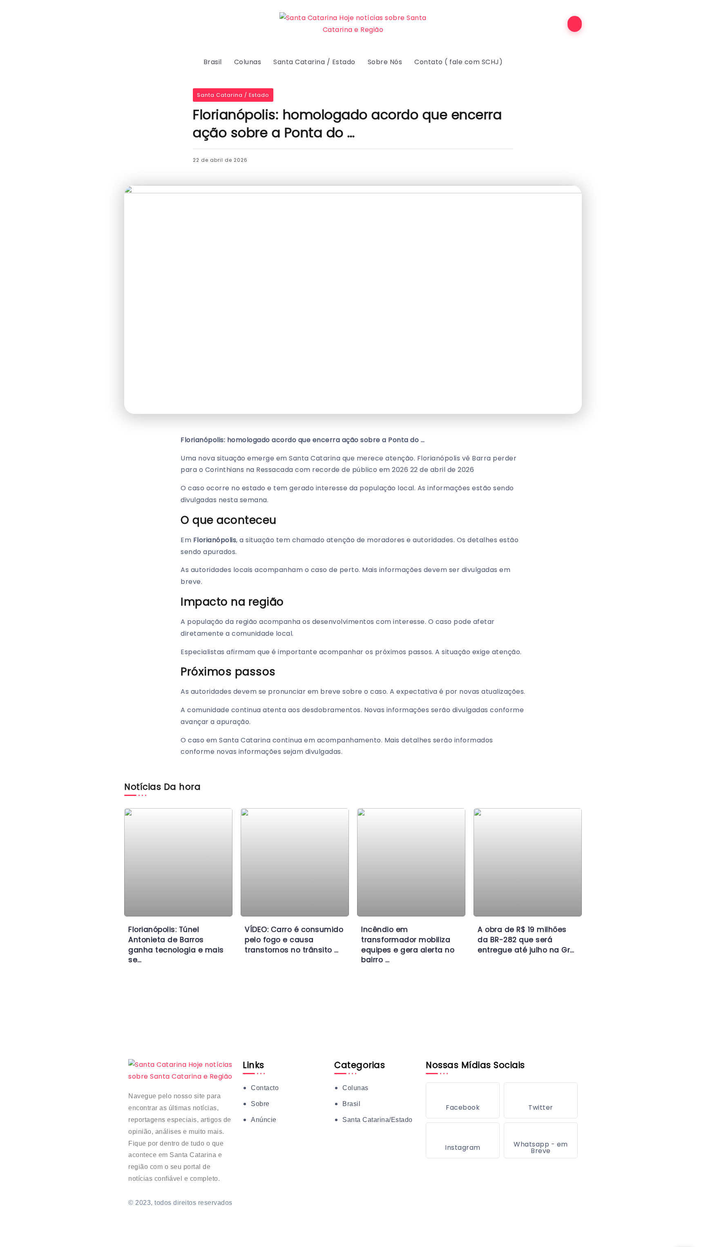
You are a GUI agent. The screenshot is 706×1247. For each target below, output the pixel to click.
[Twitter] (540, 1100)
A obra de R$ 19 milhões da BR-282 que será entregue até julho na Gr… (526, 939)
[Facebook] (462, 1100)
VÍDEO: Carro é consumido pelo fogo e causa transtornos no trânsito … (294, 939)
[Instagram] (462, 1140)
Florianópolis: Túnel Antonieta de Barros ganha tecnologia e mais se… (176, 945)
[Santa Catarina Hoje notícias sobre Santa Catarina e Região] (353, 23)
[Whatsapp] (540, 1140)
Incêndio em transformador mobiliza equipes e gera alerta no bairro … (407, 945)
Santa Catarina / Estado (233, 95)
